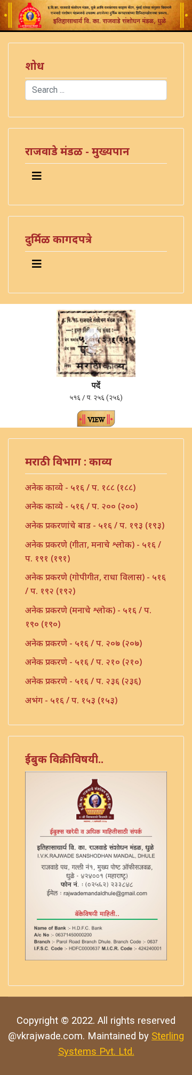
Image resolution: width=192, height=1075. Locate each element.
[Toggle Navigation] (37, 176)
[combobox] (96, 90)
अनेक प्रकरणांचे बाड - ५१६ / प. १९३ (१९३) (94, 525)
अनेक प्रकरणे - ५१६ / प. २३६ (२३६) (83, 681)
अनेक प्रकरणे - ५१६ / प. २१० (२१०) (83, 662)
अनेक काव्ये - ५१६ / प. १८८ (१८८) (80, 487)
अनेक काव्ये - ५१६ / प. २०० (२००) (81, 506)
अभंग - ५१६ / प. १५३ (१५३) (71, 700)
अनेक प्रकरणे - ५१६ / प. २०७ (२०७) (83, 643)
